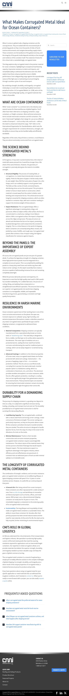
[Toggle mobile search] (62, 3)
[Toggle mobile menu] (65, 3)
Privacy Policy (49, 692)
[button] (23, 601)
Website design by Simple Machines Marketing (13, 694)
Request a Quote (59, 670)
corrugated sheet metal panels (50, 34)
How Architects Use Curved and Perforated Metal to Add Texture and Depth (56, 90)
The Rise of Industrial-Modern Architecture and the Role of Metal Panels (56, 101)
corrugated (16, 34)
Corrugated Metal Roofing (26, 34)
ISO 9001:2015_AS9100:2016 (28, 692)
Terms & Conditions (40, 692)
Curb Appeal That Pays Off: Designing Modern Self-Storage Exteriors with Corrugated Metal (56, 80)
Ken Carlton (7, 32)
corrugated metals (37, 34)
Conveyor (10, 34)
